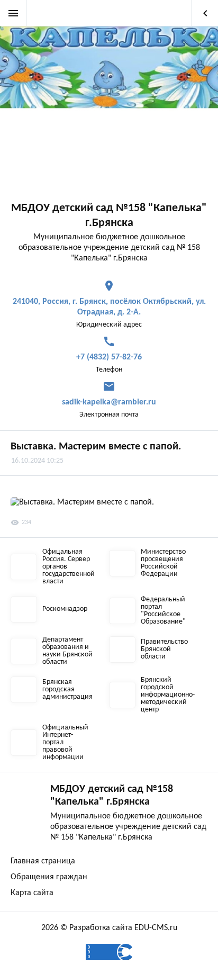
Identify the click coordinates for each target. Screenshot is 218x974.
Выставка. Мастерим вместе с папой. (96, 446)
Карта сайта (32, 893)
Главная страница (43, 861)
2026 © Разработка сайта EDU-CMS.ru (109, 928)
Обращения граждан (49, 877)
